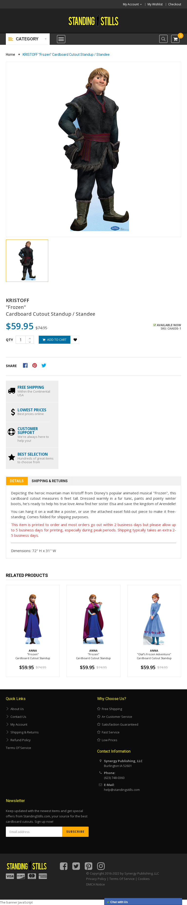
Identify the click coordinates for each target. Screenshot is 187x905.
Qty (9, 339)
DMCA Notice (95, 884)
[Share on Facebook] (27, 365)
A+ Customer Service (116, 716)
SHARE (11, 365)
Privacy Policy (96, 879)
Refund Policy (20, 740)
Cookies (144, 879)
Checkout (174, 4)
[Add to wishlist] (75, 340)
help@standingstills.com (122, 789)
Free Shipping (111, 709)
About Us (16, 709)
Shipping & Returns (50, 481)
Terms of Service (18, 748)
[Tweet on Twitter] (45, 365)
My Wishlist (155, 4)
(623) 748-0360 (114, 778)
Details (17, 481)
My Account (18, 724)
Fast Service (110, 732)
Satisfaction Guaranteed (119, 724)
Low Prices (108, 740)
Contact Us (17, 716)
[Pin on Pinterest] (36, 365)
